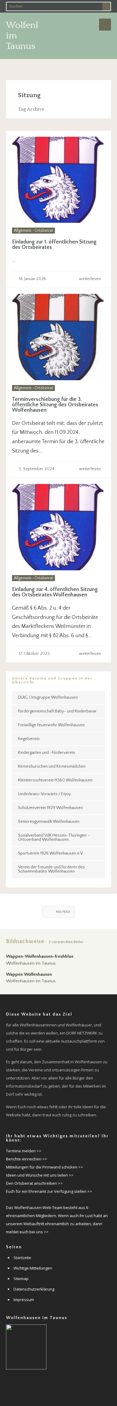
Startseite (22, 1257)
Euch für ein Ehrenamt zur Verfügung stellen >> (49, 1191)
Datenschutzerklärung (34, 1289)
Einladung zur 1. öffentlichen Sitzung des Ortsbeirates (54, 244)
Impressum (24, 1299)
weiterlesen (90, 278)
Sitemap (21, 1278)
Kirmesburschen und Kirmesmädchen (52, 766)
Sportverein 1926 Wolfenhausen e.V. (50, 853)
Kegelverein (29, 738)
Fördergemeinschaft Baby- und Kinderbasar (57, 711)
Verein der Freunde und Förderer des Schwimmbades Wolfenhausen (51, 869)
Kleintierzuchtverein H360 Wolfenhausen (55, 780)
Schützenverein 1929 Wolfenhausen (50, 807)
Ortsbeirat (43, 230)
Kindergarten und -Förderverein (46, 752)
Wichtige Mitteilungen (33, 1268)
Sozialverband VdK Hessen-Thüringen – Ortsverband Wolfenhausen (54, 837)
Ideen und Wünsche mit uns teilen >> (40, 1175)
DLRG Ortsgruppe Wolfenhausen (48, 697)
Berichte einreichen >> (26, 1159)
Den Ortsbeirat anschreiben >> (34, 1183)
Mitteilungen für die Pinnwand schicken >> (44, 1167)
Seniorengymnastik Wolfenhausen (49, 821)
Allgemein (23, 230)
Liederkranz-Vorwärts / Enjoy (44, 794)
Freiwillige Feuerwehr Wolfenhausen (51, 725)
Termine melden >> (23, 1151)
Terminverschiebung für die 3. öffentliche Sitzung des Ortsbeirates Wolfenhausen (55, 404)
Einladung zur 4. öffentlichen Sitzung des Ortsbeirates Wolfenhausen (55, 592)
